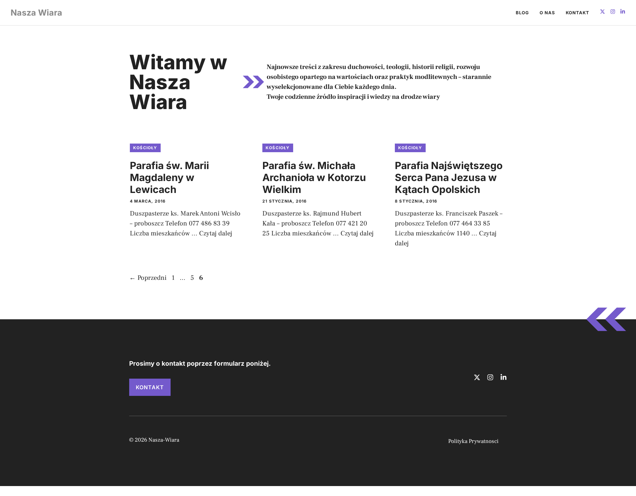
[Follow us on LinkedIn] (622, 12)
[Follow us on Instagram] (612, 12)
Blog (522, 12)
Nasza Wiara (36, 13)
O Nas (547, 12)
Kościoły (145, 147)
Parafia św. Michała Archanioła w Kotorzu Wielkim (314, 177)
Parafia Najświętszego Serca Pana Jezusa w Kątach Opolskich (449, 177)
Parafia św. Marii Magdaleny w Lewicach (169, 177)
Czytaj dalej (215, 233)
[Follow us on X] (602, 12)
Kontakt (577, 12)
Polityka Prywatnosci (473, 441)
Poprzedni (148, 278)
